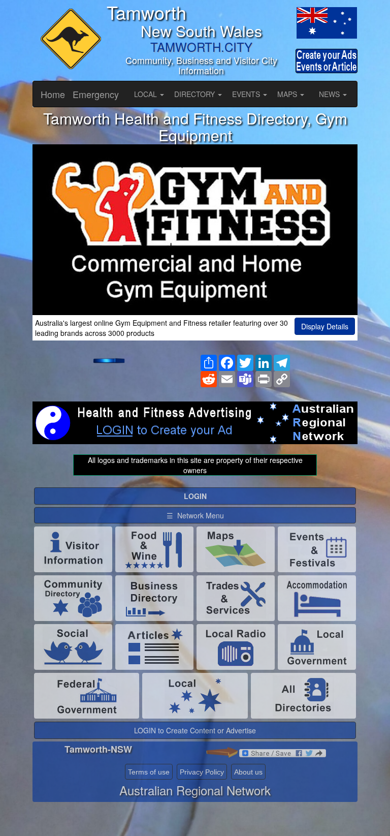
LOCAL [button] (146, 94)
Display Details (324, 326)
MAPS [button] (288, 94)
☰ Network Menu (195, 515)
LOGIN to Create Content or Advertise (195, 730)
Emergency (96, 94)
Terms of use (149, 772)
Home (53, 94)
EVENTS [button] (247, 94)
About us (248, 772)
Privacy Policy (202, 772)
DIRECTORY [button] (195, 94)
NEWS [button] (330, 94)
